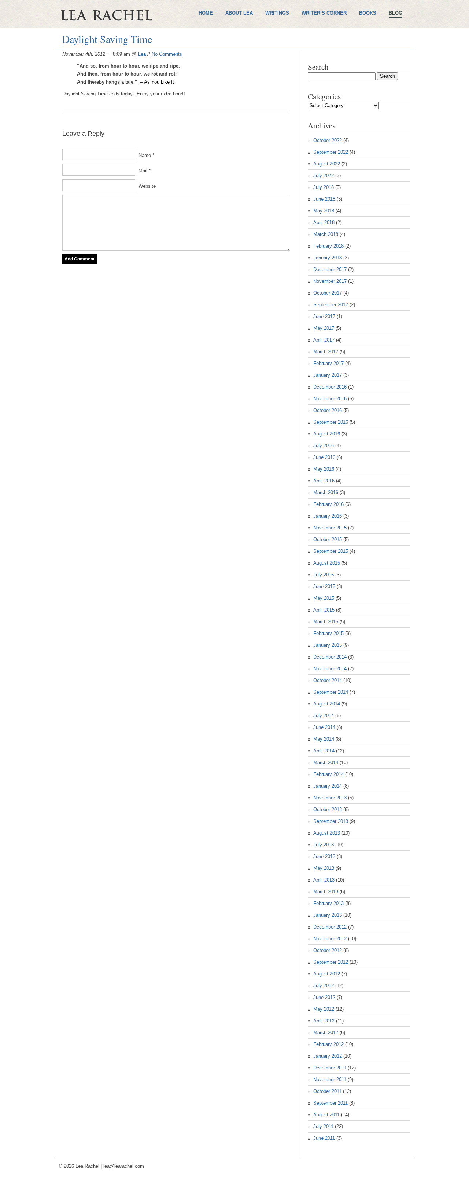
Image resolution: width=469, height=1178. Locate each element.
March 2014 (325, 762)
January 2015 (327, 645)
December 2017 (330, 269)
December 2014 (330, 657)
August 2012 (326, 974)
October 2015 (327, 539)
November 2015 (330, 527)
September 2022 (330, 152)
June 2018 (324, 199)
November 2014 (330, 668)
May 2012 (323, 1009)
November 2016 (330, 398)
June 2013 (324, 856)
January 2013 (327, 915)
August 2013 (326, 833)
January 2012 (327, 1056)
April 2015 (324, 610)
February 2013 (328, 903)
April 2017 (324, 340)
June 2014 (324, 727)
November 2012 (330, 938)
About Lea (239, 13)
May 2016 (323, 469)
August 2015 (326, 563)
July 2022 (323, 175)
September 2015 (330, 551)
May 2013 (323, 868)
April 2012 (324, 1021)
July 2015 (323, 574)
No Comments (167, 54)
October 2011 (327, 1091)
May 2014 (323, 739)
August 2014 (326, 704)
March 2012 (325, 1032)
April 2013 (324, 880)
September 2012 (330, 962)
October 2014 (327, 680)
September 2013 (330, 821)
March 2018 (325, 234)
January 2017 (327, 375)
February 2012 (328, 1044)
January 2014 (327, 786)
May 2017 (323, 328)
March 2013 (325, 891)
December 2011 (329, 1068)
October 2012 (327, 950)
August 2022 (326, 164)
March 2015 (325, 621)
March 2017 (325, 351)
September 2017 (330, 304)
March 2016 (325, 492)
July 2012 (323, 985)
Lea (142, 54)
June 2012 (324, 997)
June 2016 (324, 457)
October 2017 (327, 293)
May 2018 (323, 211)
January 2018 (327, 257)
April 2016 (324, 481)
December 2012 (330, 927)
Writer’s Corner (324, 13)
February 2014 (328, 774)
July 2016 (323, 445)
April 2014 (324, 751)
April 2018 (324, 222)
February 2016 (328, 504)
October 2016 (327, 410)
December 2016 (330, 387)
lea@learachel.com (123, 1166)
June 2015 (324, 586)
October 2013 (327, 809)
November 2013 (330, 797)
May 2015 (323, 598)
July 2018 (323, 187)
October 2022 (327, 140)
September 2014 (330, 692)
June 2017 (324, 316)
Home (206, 13)
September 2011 (330, 1103)
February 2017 (328, 363)
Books (367, 13)
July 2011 (323, 1126)
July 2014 (323, 715)
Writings (277, 13)
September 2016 (330, 422)
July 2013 (323, 844)
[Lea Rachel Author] (128, 39)
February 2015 (328, 633)
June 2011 (324, 1138)
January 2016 (327, 516)
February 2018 (328, 246)
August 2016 (326, 434)
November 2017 (330, 281)
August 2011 (326, 1114)
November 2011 (329, 1079)
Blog (395, 13)
